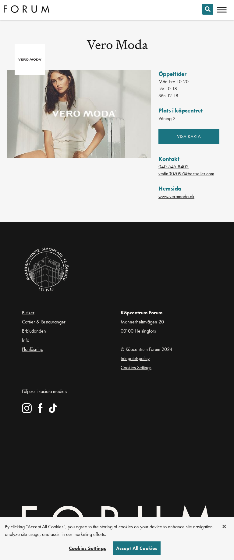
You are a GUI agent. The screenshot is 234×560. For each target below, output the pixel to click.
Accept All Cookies (137, 548)
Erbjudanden (34, 331)
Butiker (28, 312)
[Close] (224, 526)
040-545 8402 (173, 166)
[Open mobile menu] (222, 10)
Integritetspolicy (135, 358)
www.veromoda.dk (176, 196)
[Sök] (207, 9)
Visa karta (189, 136)
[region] (117, 538)
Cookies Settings (136, 367)
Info (25, 340)
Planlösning (32, 349)
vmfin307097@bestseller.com (186, 173)
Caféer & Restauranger (44, 322)
